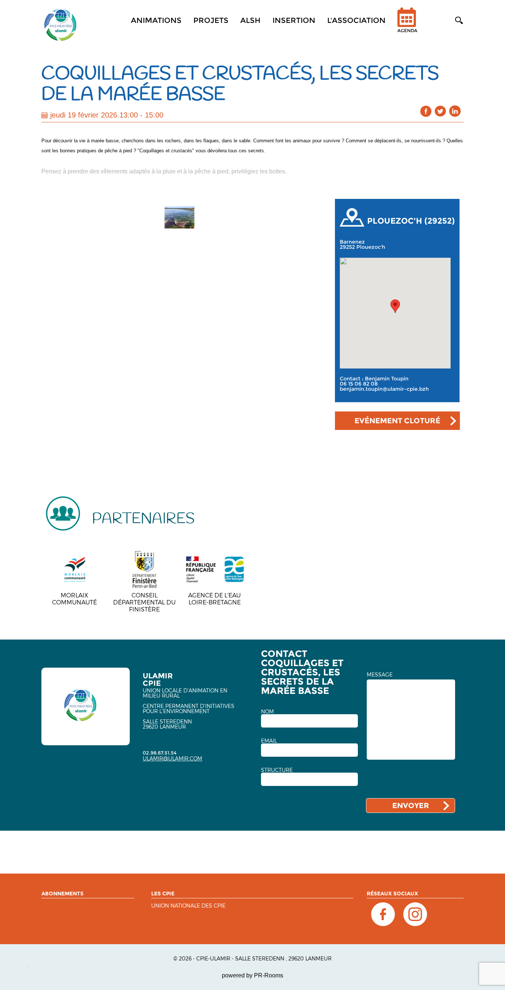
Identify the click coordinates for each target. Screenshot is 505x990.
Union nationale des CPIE (188, 906)
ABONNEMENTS (62, 893)
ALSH (250, 20)
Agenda (407, 30)
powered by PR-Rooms (252, 975)
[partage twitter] (440, 111)
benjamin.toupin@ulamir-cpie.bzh (384, 389)
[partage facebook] (426, 111)
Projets (210, 20)
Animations (156, 20)
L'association (356, 20)
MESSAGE (380, 674)
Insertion (293, 20)
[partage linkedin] (455, 111)
